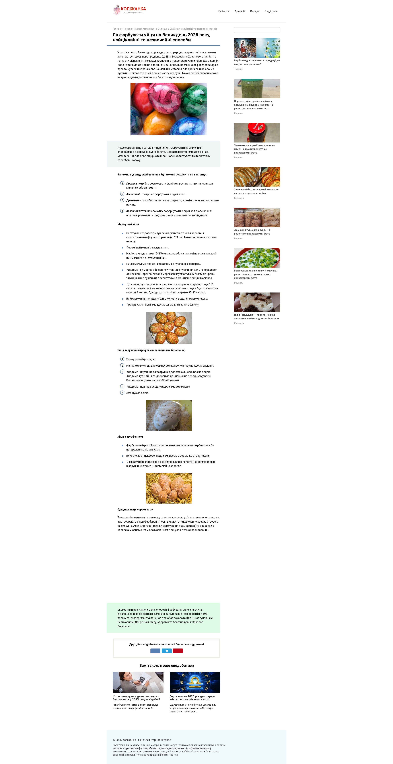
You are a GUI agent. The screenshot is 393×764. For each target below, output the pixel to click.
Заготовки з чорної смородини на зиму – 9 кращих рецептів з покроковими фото (254, 149)
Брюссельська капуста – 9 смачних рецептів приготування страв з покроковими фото (255, 274)
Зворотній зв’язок (123, 754)
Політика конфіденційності (151, 754)
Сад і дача (271, 11)
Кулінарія (223, 11)
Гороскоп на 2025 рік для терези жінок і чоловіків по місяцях (193, 698)
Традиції (239, 11)
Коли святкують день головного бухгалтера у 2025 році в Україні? (136, 698)
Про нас (173, 754)
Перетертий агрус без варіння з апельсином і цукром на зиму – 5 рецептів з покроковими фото (253, 105)
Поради (254, 11)
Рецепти (238, 113)
